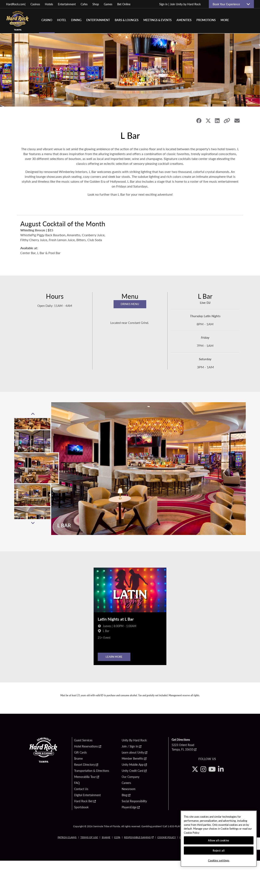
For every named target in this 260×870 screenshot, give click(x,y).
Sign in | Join (180, 4)
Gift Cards (80, 752)
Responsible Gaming (137, 837)
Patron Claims (67, 837)
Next (32, 523)
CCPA (117, 837)
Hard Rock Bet (83, 801)
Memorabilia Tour (85, 777)
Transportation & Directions (91, 771)
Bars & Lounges (127, 20)
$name (78, 758)
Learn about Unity (133, 752)
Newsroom (128, 789)
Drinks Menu (130, 304)
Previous (32, 414)
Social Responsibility (134, 801)
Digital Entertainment (87, 795)
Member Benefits (132, 758)
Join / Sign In (130, 746)
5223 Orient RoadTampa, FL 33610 (183, 747)
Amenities (184, 20)
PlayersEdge (129, 807)
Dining (76, 20)
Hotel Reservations (86, 746)
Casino (46, 20)
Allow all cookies (218, 840)
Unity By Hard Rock (134, 740)
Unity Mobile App (133, 765)
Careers (126, 783)
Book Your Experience (228, 4)
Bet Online (123, 4)
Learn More (114, 657)
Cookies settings (219, 860)
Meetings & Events (157, 20)
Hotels (49, 4)
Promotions (206, 20)
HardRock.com (16, 4)
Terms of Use (89, 837)
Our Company (130, 777)
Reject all (219, 850)
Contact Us (81, 789)
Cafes (84, 4)
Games (108, 4)
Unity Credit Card (132, 771)
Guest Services (83, 740)
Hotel (61, 20)
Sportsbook (81, 807)
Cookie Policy (166, 837)
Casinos (35, 4)
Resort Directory (84, 765)
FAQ (77, 783)
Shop (95, 4)
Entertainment (67, 4)
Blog (124, 795)
